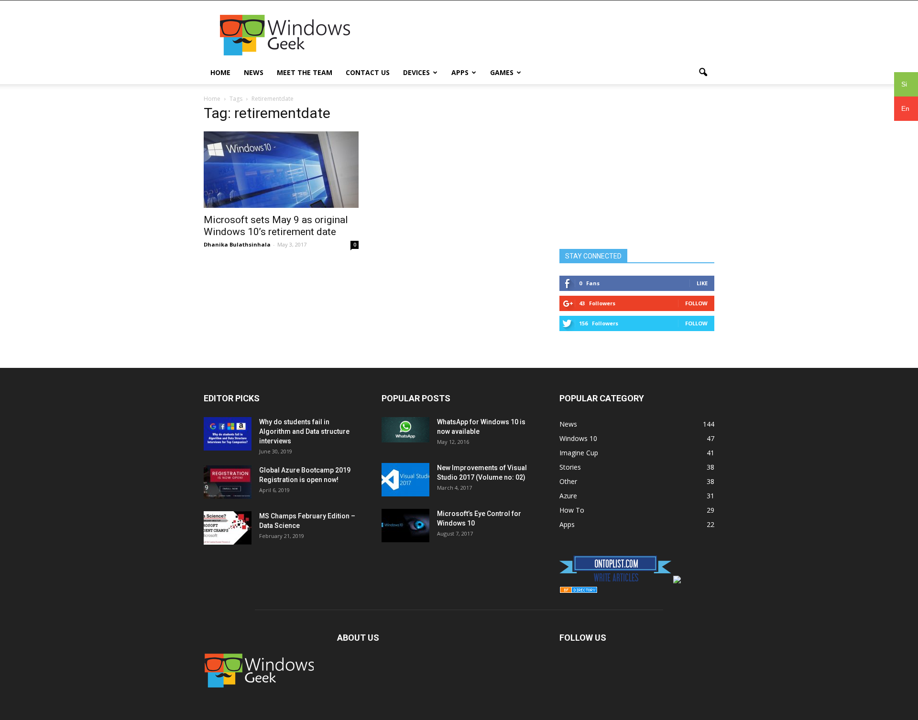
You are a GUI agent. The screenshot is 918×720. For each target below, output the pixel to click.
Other (568, 481)
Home (220, 72)
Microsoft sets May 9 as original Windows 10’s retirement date (276, 225)
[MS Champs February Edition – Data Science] (227, 528)
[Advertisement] (540, 35)
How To (571, 510)
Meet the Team (304, 72)
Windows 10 (578, 438)
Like (702, 283)
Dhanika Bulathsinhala (237, 244)
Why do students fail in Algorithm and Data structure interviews (304, 431)
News (253, 72)
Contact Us (368, 72)
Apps (460, 72)
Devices (416, 72)
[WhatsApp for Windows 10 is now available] (405, 429)
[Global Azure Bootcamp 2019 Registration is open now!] (227, 482)
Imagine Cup (578, 452)
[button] (702, 72)
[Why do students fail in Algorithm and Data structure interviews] (227, 434)
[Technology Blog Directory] (578, 590)
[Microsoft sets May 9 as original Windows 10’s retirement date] (281, 169)
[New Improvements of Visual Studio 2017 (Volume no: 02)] (405, 479)
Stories (570, 467)
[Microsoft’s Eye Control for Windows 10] (405, 525)
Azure (568, 495)
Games (502, 72)
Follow (696, 303)
